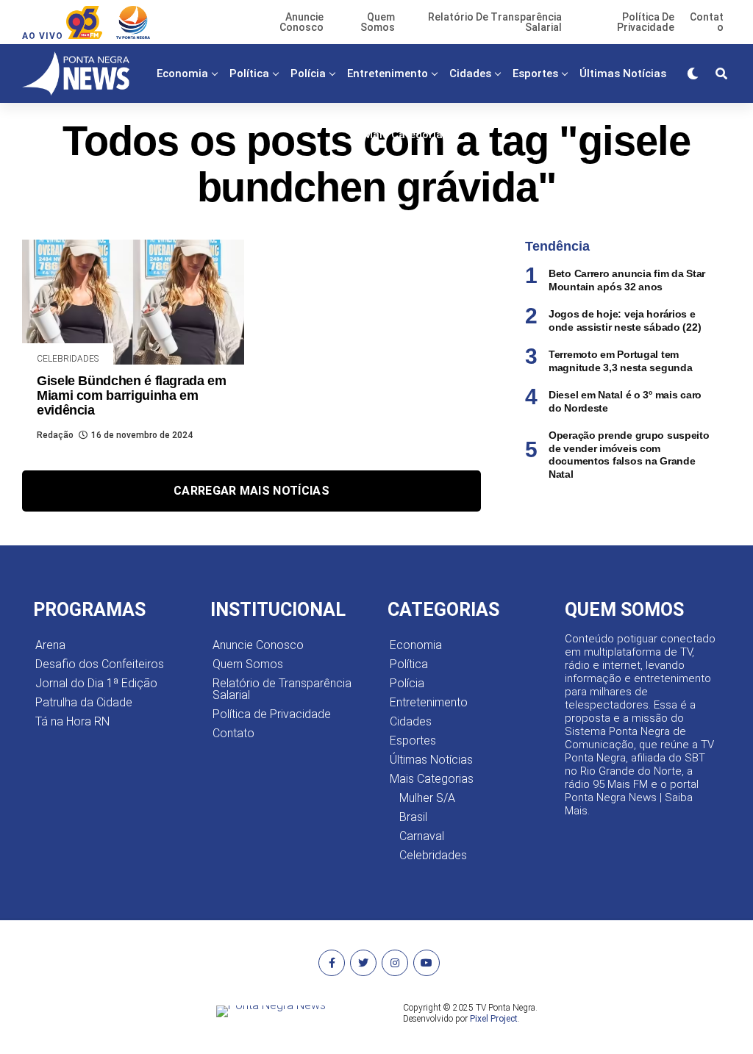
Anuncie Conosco (258, 645)
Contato (233, 733)
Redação (55, 435)
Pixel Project (494, 1019)
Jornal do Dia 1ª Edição (96, 683)
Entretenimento (387, 73)
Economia (182, 73)
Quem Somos (248, 664)
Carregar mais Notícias (251, 491)
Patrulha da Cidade (83, 702)
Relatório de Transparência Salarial (282, 689)
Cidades (470, 73)
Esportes (535, 73)
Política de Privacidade (272, 714)
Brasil (413, 817)
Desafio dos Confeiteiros (99, 664)
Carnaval (421, 836)
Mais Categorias (406, 134)
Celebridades (433, 855)
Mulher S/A (427, 798)
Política (249, 73)
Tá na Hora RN (72, 721)
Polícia (308, 73)
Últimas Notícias (622, 73)
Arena (50, 645)
